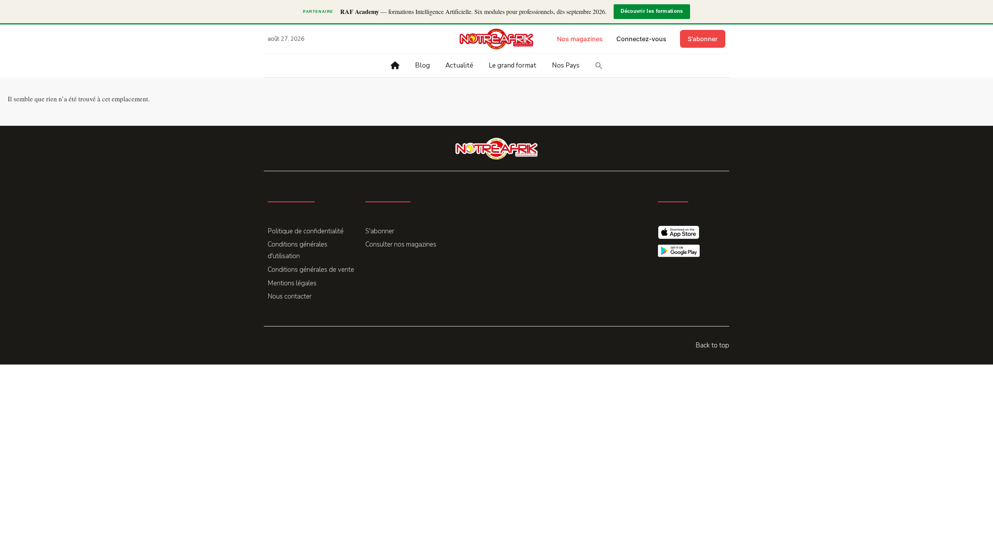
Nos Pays (566, 65)
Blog (422, 65)
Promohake (387, 345)
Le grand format (512, 65)
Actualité (459, 65)
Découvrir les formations (652, 11)
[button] (599, 65)
